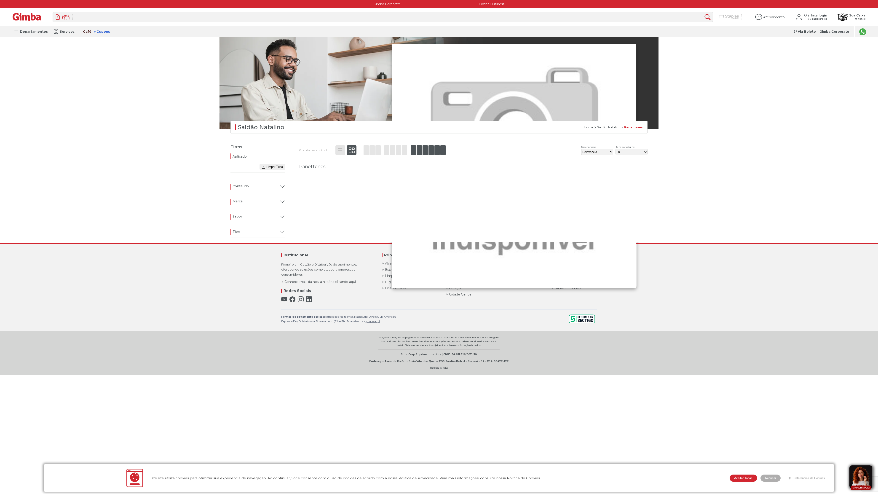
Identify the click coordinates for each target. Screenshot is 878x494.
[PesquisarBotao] (709, 17)
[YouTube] (284, 299)
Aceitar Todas (743, 478)
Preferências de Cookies (808, 478)
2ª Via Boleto (804, 32)
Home (588, 127)
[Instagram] (301, 299)
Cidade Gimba (460, 294)
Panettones (633, 127)
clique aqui (373, 321)
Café (87, 32)
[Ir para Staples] (729, 17)
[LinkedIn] (309, 299)
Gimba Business (491, 4)
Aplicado (240, 156)
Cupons (103, 32)
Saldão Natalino (609, 127)
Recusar (770, 478)
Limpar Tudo (274, 167)
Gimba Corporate (387, 4)
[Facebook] (292, 299)
